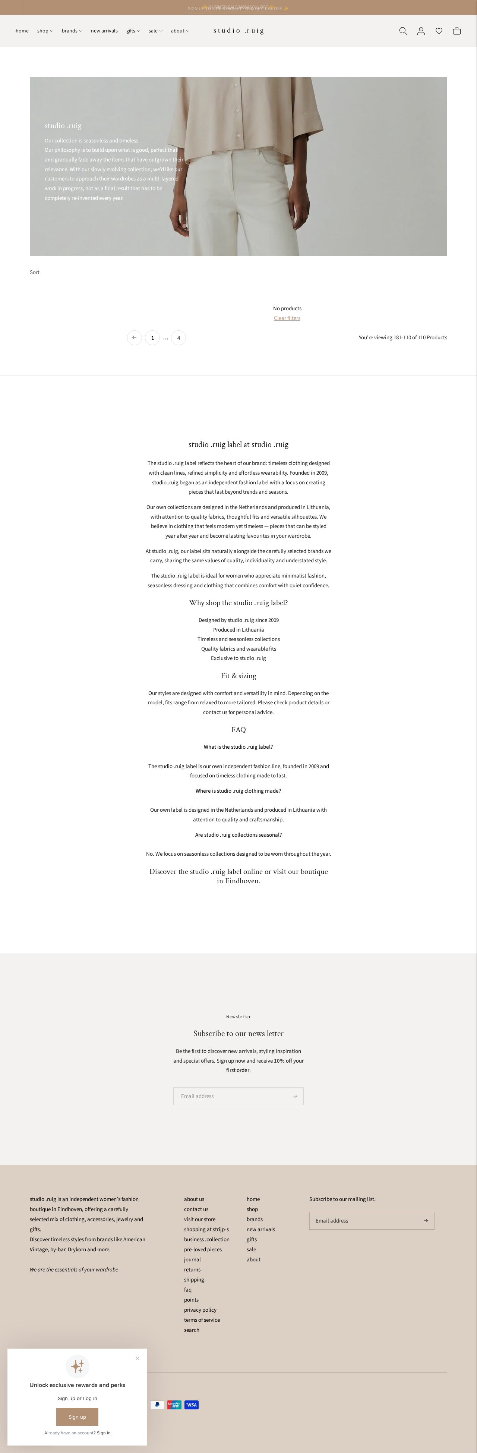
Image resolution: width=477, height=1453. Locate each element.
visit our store (199, 1219)
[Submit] (295, 1096)
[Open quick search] (403, 31)
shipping (194, 1280)
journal (192, 1260)
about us (194, 1199)
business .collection (207, 1239)
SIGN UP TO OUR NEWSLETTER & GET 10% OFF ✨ (238, 7)
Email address (195, 1087)
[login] (421, 31)
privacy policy (200, 1310)
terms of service (202, 1320)
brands (70, 31)
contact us (196, 1209)
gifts (130, 31)
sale (153, 31)
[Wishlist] (439, 31)
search (191, 1330)
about (177, 31)
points (191, 1300)
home (22, 31)
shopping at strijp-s (206, 1229)
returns (192, 1270)
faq (188, 1290)
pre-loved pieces (203, 1250)
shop (42, 31)
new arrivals (104, 31)
